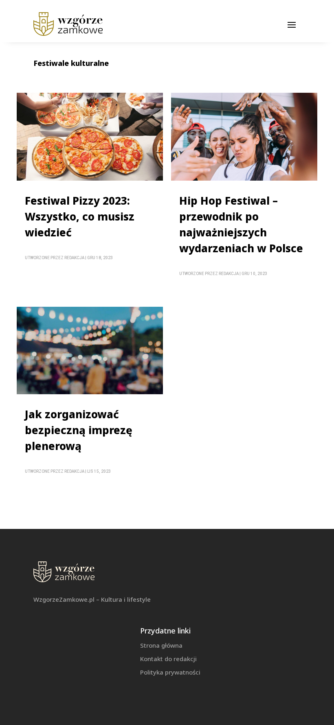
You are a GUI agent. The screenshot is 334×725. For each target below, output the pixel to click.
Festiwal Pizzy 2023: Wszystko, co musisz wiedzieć (79, 216)
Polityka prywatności (170, 672)
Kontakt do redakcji (168, 659)
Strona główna (161, 645)
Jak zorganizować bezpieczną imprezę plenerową (78, 430)
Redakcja (74, 257)
